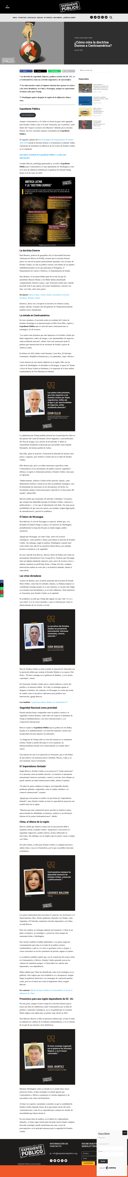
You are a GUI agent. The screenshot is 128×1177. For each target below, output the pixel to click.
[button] (7, 7)
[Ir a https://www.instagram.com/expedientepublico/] (102, 17)
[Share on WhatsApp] (1, 588)
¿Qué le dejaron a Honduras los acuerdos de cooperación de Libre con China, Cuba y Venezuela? (100, 87)
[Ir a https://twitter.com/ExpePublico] (95, 17)
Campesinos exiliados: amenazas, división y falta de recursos (100, 98)
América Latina (78, 37)
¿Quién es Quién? (69, 17)
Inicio (15, 17)
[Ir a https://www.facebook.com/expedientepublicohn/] (91, 17)
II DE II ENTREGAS (28, 115)
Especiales (32, 17)
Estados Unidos (88, 37)
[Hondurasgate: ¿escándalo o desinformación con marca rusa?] (85, 121)
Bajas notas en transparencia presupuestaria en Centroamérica (98, 111)
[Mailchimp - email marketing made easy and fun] (107, 1167)
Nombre (100, 1151)
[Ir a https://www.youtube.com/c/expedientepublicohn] (98, 17)
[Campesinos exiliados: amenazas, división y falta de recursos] (85, 97)
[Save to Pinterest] (1, 592)
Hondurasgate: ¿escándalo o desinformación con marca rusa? (99, 123)
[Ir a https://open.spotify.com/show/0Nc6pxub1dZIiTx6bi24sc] (106, 17)
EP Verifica (48, 17)
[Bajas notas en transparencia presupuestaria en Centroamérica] (85, 108)
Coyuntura (22, 17)
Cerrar (124, 1132)
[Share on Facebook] (1, 581)
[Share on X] (1, 585)
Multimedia (57, 17)
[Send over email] (1, 595)
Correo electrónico (103, 1144)
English (40, 17)
